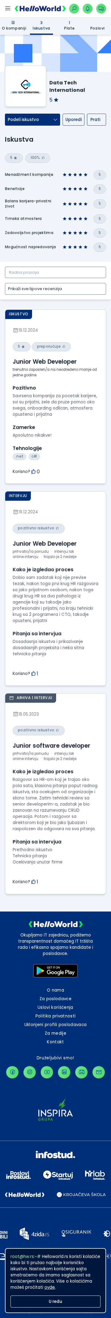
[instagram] (29, 1072)
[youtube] (47, 1072)
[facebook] (12, 1072)
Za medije (55, 1033)
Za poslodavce (55, 999)
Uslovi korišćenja (55, 1007)
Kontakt (55, 1042)
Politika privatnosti (55, 1016)
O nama (55, 990)
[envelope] (98, 1072)
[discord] (81, 1072)
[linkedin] (64, 1072)
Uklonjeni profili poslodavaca (55, 1025)
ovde (49, 1287)
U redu (55, 1301)
